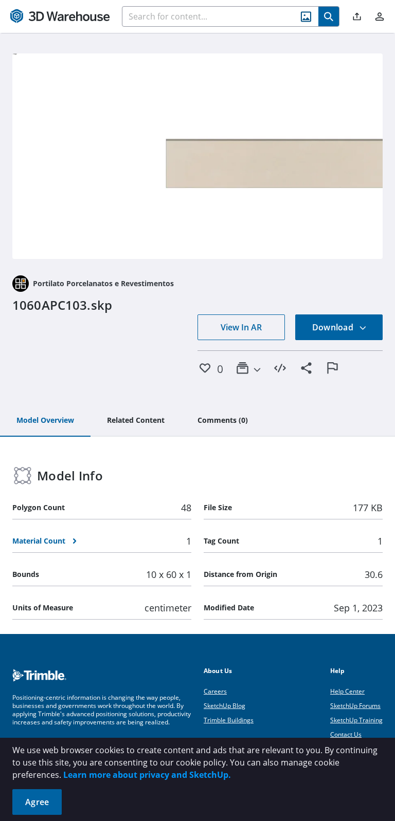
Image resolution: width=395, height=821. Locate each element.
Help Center (347, 691)
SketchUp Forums (355, 705)
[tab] (45, 421)
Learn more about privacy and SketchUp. (147, 774)
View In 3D (197, 156)
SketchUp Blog (224, 705)
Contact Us (346, 734)
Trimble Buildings (229, 720)
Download (333, 327)
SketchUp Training (356, 720)
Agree (37, 802)
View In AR (241, 327)
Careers (215, 691)
